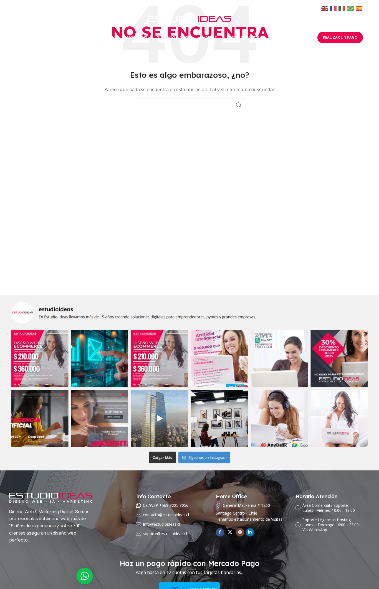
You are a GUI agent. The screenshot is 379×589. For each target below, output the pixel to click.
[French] (333, 8)
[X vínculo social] (230, 532)
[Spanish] (359, 8)
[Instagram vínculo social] (240, 532)
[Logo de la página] (189, 20)
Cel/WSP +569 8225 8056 (165, 505)
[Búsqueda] (238, 105)
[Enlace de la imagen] (189, 382)
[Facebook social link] (220, 532)
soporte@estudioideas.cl (165, 533)
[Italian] (342, 8)
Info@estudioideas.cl (161, 524)
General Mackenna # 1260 (246, 505)
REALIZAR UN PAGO (340, 37)
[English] (325, 8)
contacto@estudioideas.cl (166, 514)
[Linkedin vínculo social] (250, 532)
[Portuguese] (350, 8)
